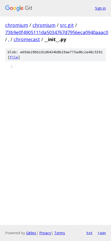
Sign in (100, 8)
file (14, 57)
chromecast (27, 39)
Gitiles (31, 232)
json (102, 232)
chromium (16, 25)
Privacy (45, 232)
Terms (59, 232)
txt (89, 232)
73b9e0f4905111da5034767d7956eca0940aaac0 (56, 32)
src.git (67, 25)
